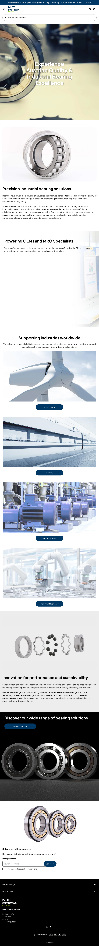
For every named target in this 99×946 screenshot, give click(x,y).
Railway (49, 473)
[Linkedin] (47, 927)
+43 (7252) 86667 (9, 922)
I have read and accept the (22, 869)
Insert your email (9, 858)
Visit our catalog (20, 726)
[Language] (90, 9)
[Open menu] (3, 8)
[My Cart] (94, 9)
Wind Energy (49, 407)
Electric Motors (49, 538)
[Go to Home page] (13, 9)
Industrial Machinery (49, 604)
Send (48, 864)
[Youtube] (50, 927)
